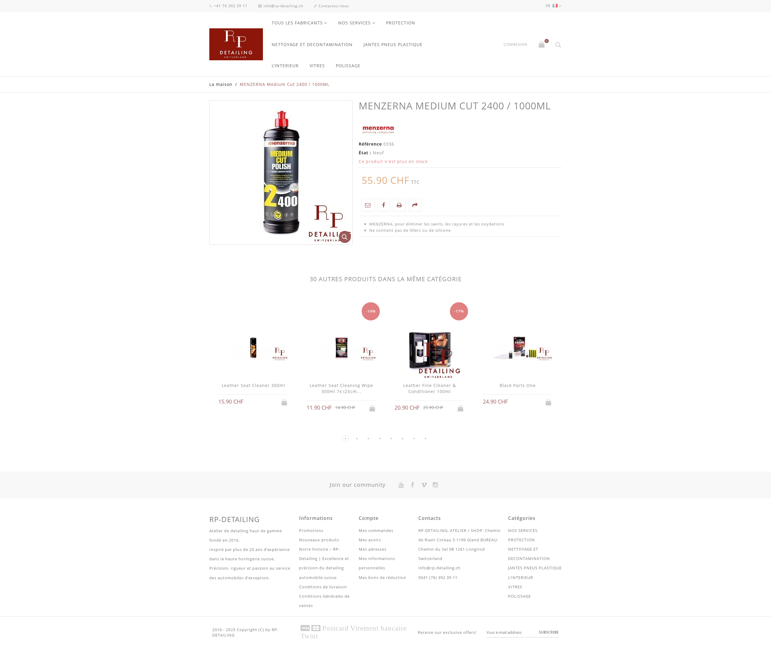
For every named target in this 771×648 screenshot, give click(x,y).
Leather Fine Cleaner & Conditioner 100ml (429, 388)
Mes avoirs (370, 540)
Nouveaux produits (319, 540)
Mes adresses (372, 549)
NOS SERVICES (354, 23)
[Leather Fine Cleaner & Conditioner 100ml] (429, 347)
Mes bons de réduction (382, 577)
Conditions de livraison (323, 587)
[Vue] (259, 402)
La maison (221, 84)
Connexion (515, 44)
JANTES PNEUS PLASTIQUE (393, 44)
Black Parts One (518, 385)
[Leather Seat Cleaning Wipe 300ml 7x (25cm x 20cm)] (341, 347)
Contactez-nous (334, 5)
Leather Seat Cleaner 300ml (253, 385)
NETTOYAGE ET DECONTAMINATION (312, 44)
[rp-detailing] (236, 44)
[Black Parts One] (518, 347)
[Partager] (415, 205)
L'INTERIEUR (285, 65)
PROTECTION (400, 23)
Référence (370, 144)
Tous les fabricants (297, 23)
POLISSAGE (348, 65)
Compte (369, 518)
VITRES (317, 65)
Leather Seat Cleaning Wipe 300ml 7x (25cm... (341, 388)
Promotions (311, 530)
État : (365, 153)
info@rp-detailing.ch (283, 5)
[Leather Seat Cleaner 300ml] (253, 347)
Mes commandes (376, 530)
